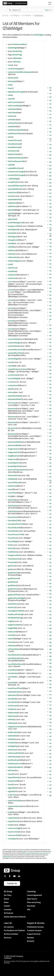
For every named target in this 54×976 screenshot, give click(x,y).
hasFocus (11, 607)
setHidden (12, 119)
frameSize (12, 562)
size (50, 593)
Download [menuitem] (31, 905)
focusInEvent (13, 517)
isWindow (12, 749)
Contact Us (12, 883)
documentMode (14, 445)
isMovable (12, 723)
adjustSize (12, 219)
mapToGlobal (13, 817)
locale (10, 784)
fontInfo (11, 548)
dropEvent (12, 459)
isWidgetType (13, 746)
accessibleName (14, 189)
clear (10, 264)
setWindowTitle (14, 133)
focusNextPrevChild (16, 524)
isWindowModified (15, 753)
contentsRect (13, 346)
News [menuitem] (6, 902)
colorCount (12, 278)
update (11, 164)
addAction (12, 202)
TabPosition (17, 58)
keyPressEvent (14, 760)
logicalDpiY (12, 791)
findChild (11, 499)
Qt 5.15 (5, 15)
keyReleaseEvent (15, 763)
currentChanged (14, 68)
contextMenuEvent (15, 349)
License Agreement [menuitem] (34, 895)
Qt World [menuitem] (30, 941)
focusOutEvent (14, 527)
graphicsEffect (13, 594)
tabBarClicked (13, 154)
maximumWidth (14, 835)
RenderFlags (17, 54)
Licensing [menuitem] (31, 891)
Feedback (7, 958)
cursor (10, 381)
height (10, 621)
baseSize (11, 233)
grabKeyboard (13, 578)
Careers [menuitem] (7, 905)
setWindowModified (16, 129)
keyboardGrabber (15, 767)
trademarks (6, 856)
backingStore (13, 229)
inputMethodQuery (15, 664)
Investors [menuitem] (7, 909)
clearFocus (12, 267)
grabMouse (12, 581)
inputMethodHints (15, 658)
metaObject (12, 838)
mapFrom (12, 794)
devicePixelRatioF (15, 399)
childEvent (12, 250)
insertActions (13, 673)
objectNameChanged (16, 91)
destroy (11, 392)
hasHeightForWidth (15, 610)
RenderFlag (17, 51)
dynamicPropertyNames (17, 469)
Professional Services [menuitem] (35, 926)
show (10, 137)
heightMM (12, 628)
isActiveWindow (14, 691)
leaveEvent (12, 780)
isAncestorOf (13, 695)
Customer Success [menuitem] (34, 930)
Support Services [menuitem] (33, 933)
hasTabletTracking (15, 617)
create (10, 365)
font (9, 544)
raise (10, 95)
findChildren (13, 505)
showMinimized (14, 147)
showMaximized (14, 143)
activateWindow (14, 199)
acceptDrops (13, 182)
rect (50, 203)
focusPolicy (12, 530)
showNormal (13, 150)
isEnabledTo (13, 702)
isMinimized (12, 716)
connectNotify (13, 339)
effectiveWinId (14, 475)
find (9, 496)
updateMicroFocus (15, 168)
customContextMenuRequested (20, 72)
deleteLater (12, 77)
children (11, 253)
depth (10, 388)
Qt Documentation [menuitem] (11, 933)
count (10, 362)
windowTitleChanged (16, 175)
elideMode (12, 478)
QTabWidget (38, 34)
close (10, 65)
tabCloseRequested (15, 161)
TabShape (17, 61)
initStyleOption (14, 649)
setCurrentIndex (14, 102)
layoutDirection (14, 777)
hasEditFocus (13, 603)
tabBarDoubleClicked (16, 157)
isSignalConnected (15, 726)
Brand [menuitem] (6, 898)
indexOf (11, 638)
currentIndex (13, 374)
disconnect (12, 402)
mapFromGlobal (14, 800)
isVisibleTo (12, 742)
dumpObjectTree (14, 466)
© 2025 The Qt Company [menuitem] (13, 956)
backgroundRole (14, 226)
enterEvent (12, 485)
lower (10, 88)
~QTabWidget (13, 178)
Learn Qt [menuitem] (8, 923)
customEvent (13, 385)
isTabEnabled (13, 732)
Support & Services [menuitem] (35, 923)
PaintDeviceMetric (20, 44)
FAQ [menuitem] (28, 909)
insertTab (11, 676)
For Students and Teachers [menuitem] (14, 930)
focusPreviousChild (15, 534)
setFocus (11, 116)
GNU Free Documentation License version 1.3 (36, 853)
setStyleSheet (13, 123)
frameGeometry (14, 558)
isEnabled (12, 698)
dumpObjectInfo (14, 462)
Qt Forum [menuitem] (7, 937)
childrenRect (13, 257)
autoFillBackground (15, 222)
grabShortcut (13, 588)
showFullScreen (14, 140)
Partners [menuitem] (30, 937)
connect (11, 281)
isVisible (11, 739)
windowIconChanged (16, 171)
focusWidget (13, 541)
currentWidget (13, 378)
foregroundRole (14, 555)
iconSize (11, 635)
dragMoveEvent (14, 455)
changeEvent (13, 239)
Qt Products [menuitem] (8, 913)
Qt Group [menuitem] (8, 891)
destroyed (12, 81)
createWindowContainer (17, 369)
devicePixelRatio (14, 395)
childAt (11, 243)
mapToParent (13, 821)
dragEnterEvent (14, 448)
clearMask (12, 271)
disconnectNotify (14, 442)
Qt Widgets (15, 15)
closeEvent (12, 274)
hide (9, 84)
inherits (11, 642)
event (10, 489)
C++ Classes (26, 15)
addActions (12, 206)
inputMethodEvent (15, 654)
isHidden (11, 709)
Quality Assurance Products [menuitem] (15, 916)
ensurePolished (14, 482)
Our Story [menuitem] (7, 895)
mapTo (10, 812)
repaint (11, 98)
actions (11, 196)
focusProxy (12, 537)
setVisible (12, 126)
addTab (11, 209)
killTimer (11, 770)
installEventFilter (15, 688)
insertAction (12, 669)
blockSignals (13, 236)
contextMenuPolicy (15, 353)
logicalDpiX (12, 787)
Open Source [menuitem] (32, 898)
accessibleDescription (16, 185)
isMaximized (13, 712)
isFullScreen (13, 705)
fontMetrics (12, 551)
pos (50, 189)
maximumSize (13, 831)
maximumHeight (14, 828)
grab (10, 569)
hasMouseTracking (15, 614)
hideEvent (12, 631)
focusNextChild (14, 520)
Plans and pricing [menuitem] (33, 902)
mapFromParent (14, 806)
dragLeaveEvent (14, 452)
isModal (11, 719)
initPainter (12, 645)
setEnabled (12, 112)
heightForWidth (14, 624)
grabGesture (13, 572)
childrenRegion (14, 260)
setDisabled (12, 109)
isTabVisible (12, 735)
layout (10, 774)
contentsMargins (14, 342)
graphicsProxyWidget (16, 598)
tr (50, 687)
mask (10, 824)
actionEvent (12, 192)
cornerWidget (13, 358)
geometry (11, 565)
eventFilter (12, 492)
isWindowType (13, 756)
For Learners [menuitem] (9, 926)
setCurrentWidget (15, 105)
